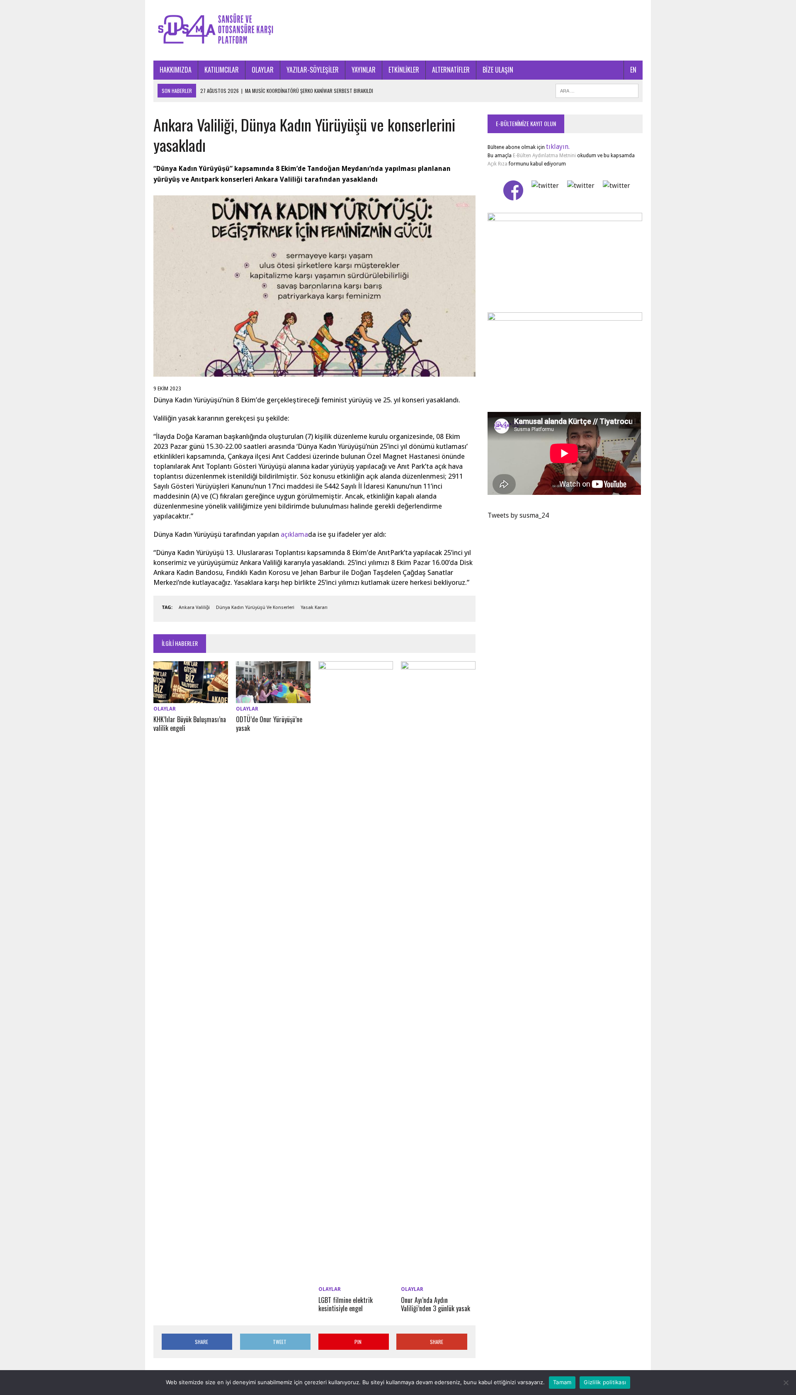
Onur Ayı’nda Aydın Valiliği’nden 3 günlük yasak (435, 1304)
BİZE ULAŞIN (498, 70)
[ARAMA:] (597, 90)
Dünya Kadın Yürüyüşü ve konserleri (255, 607)
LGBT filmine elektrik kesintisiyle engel (345, 1304)
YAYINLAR (364, 70)
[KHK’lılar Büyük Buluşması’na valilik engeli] (190, 698)
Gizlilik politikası (605, 1382)
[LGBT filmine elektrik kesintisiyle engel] (355, 1278)
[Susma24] (398, 30)
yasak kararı (314, 607)
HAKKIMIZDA (176, 70)
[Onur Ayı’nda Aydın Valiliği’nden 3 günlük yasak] (438, 1278)
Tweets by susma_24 (518, 515)
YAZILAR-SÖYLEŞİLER (312, 70)
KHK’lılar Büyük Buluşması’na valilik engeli (189, 723)
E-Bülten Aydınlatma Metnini (544, 155)
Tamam (562, 1382)
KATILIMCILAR (221, 70)
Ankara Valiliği (194, 607)
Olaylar (164, 709)
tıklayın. (558, 147)
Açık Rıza (497, 164)
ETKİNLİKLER (403, 70)
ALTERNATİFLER (451, 70)
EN (633, 70)
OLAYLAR (263, 70)
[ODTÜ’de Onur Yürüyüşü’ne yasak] (273, 698)
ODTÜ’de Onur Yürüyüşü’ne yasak (269, 723)
